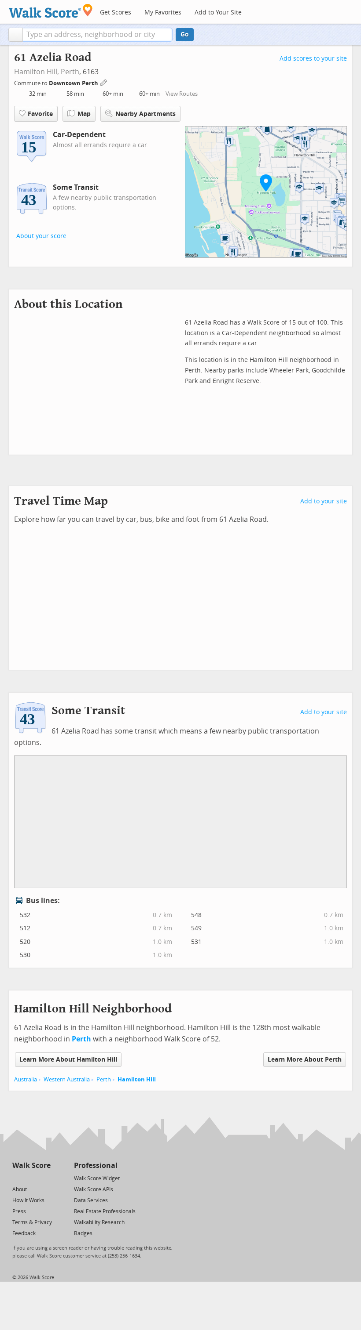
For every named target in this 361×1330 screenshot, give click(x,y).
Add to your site (323, 501)
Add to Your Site (218, 12)
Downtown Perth (74, 83)
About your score (41, 236)
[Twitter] (17, 1178)
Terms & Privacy (32, 1222)
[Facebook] (31, 1178)
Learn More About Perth (305, 1059)
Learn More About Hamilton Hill (68, 1059)
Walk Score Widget (97, 1178)
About (19, 1189)
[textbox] (97, 35)
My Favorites (162, 12)
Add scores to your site (313, 58)
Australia (25, 1079)
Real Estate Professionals (105, 1211)
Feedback (24, 1233)
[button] (15, 35)
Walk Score (31, 1165)
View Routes (182, 93)
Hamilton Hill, (36, 72)
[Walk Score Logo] (51, 11)
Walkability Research (99, 1222)
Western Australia (67, 1079)
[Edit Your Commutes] (103, 82)
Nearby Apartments (145, 114)
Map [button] (84, 114)
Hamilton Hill (137, 1079)
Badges (83, 1233)
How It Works (28, 1200)
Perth (70, 72)
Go (184, 34)
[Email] (45, 1178)
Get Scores (115, 12)
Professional (96, 1165)
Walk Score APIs (93, 1189)
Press (19, 1211)
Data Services (91, 1200)
